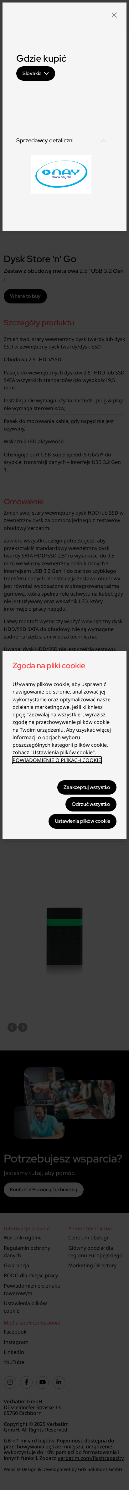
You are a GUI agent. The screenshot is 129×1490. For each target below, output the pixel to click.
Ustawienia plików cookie (82, 821)
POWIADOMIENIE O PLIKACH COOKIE (57, 760)
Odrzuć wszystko (91, 804)
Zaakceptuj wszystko (87, 787)
